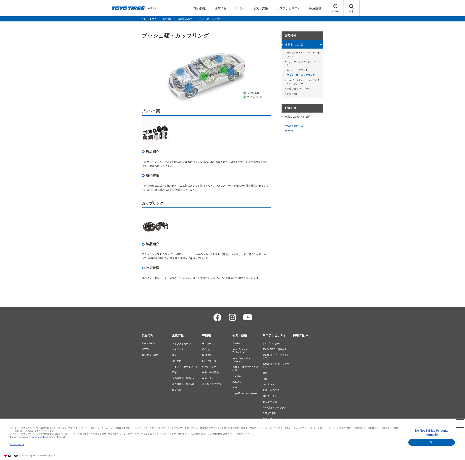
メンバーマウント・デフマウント (303, 63)
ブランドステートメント (185, 366)
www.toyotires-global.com (35, 437)
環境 (265, 372)
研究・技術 (239, 335)
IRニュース (208, 343)
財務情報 (207, 355)
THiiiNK (236, 343)
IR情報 (206, 335)
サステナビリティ (274, 335)
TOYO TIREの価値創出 (275, 349)
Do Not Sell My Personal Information (431, 432)
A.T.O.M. (237, 381)
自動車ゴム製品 (294, 44)
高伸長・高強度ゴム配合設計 (245, 368)
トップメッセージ (181, 343)
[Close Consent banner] (460, 424)
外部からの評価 (271, 390)
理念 (174, 355)
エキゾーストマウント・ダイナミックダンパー (303, 82)
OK (432, 442)
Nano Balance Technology (239, 350)
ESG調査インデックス (275, 407)
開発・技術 (292, 93)
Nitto (287, 130)
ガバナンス (268, 384)
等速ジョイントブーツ (298, 88)
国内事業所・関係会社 (184, 378)
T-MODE (237, 375)
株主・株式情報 (210, 372)
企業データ (178, 349)
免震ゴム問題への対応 (298, 116)
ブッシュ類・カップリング (301, 75)
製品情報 (290, 35)
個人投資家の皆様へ (212, 384)
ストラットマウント (297, 69)
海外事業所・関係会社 (184, 384)
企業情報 (178, 335)
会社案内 (176, 361)
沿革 (174, 372)
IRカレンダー (209, 366)
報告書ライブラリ (272, 395)
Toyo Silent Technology (244, 393)
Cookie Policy (17, 444)
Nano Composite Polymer (241, 359)
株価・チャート (210, 378)
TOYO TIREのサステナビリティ (276, 356)
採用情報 (299, 335)
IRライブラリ (209, 361)
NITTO (145, 349)
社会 (265, 378)
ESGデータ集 (270, 401)
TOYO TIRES (291, 126)
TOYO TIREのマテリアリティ (276, 365)
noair (235, 387)
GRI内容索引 (269, 413)
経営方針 (207, 349)
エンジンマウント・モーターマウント (303, 54)
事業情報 (176, 389)
